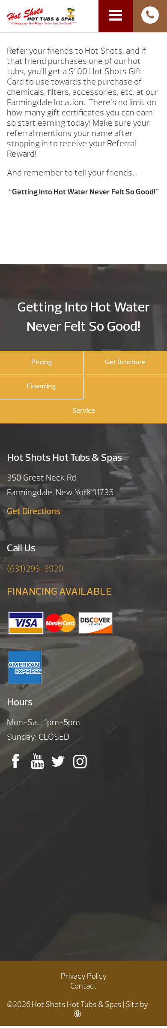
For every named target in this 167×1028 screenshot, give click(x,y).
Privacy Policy (84, 976)
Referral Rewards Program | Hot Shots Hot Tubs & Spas (41, 15)
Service (83, 411)
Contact (83, 986)
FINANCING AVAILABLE (59, 592)
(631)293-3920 (35, 568)
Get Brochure (125, 362)
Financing (41, 386)
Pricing (41, 362)
